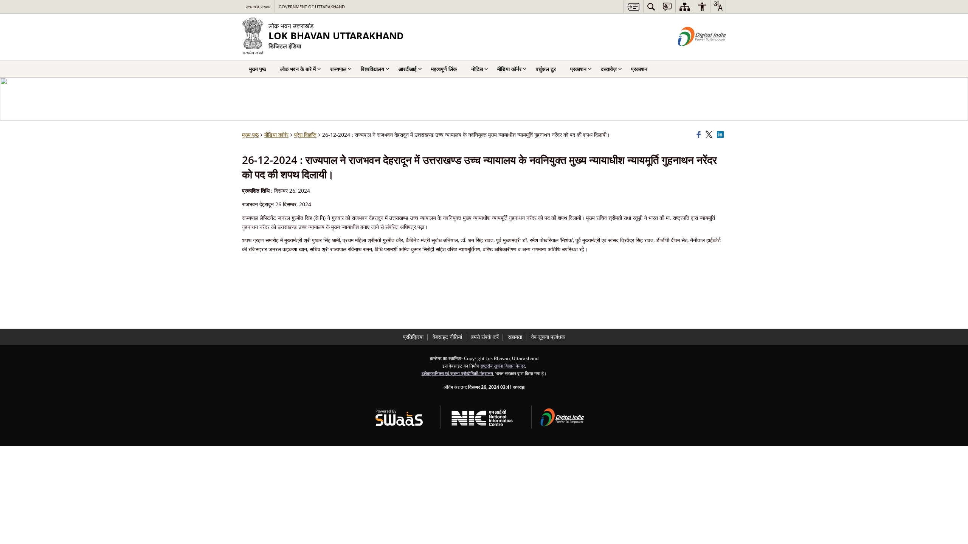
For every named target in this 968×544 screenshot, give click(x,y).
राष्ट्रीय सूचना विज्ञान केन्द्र (502, 366)
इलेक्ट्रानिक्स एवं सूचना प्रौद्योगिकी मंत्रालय (457, 373)
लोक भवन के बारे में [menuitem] (298, 69)
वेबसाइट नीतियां (447, 336)
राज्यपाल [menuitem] (338, 69)
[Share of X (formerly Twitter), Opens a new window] (710, 134)
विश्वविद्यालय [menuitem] (372, 69)
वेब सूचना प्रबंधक (548, 336)
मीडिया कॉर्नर (276, 134)
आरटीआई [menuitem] (408, 69)
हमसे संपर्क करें (485, 336)
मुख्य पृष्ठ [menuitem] (257, 69)
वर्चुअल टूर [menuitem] (546, 69)
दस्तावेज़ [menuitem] (609, 69)
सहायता (515, 336)
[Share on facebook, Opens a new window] (699, 134)
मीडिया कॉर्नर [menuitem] (509, 69)
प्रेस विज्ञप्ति (305, 134)
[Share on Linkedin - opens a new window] (721, 134)
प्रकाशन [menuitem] (578, 69)
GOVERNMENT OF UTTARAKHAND (312, 6)
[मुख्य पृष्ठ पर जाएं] (633, 6)
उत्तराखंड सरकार (258, 6)
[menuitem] (651, 6)
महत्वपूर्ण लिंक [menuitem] (444, 69)
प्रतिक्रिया (413, 336)
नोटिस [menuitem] (477, 69)
